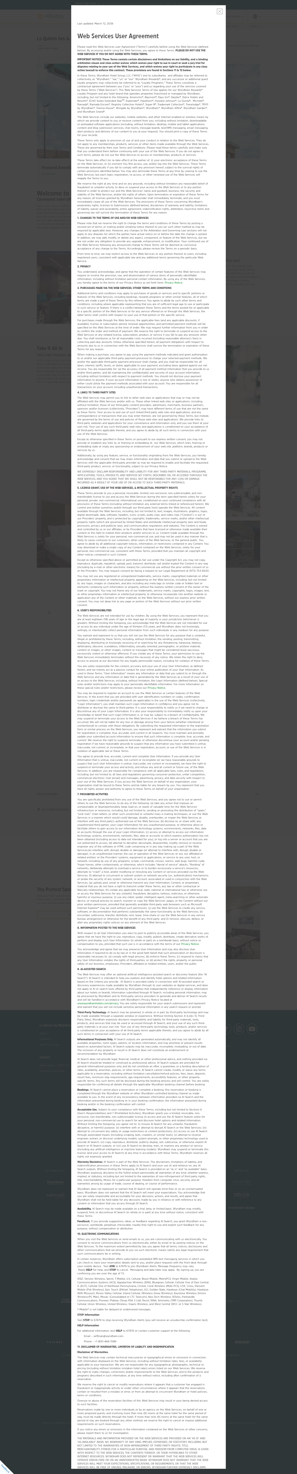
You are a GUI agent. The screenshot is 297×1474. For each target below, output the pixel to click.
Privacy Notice (173, 282)
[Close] (219, 11)
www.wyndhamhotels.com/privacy (97, 1003)
